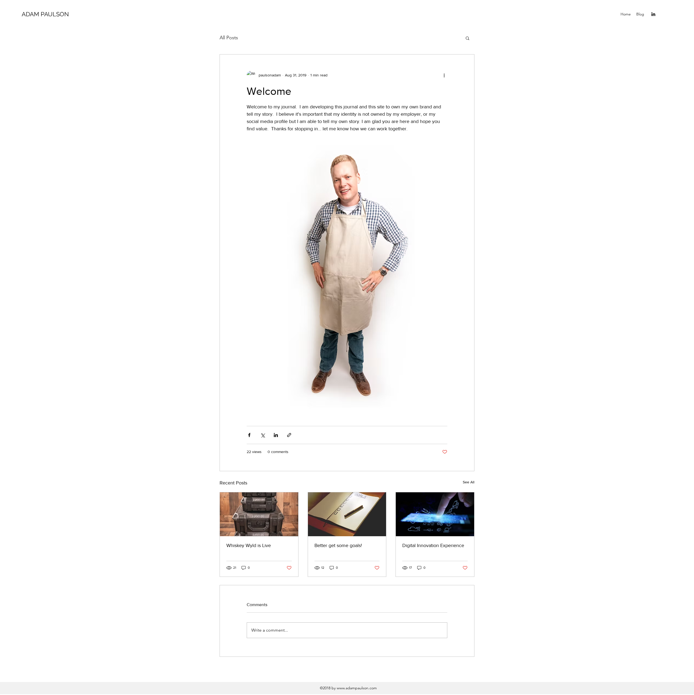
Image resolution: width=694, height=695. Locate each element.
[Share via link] (289, 435)
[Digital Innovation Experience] (435, 514)
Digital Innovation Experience (433, 545)
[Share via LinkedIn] (275, 435)
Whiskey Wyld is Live (248, 545)
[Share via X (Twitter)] (262, 435)
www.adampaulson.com (357, 688)
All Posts (229, 38)
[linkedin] (653, 14)
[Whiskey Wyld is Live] (259, 514)
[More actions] (444, 75)
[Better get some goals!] (347, 514)
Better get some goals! (338, 545)
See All (468, 482)
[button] (467, 38)
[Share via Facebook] (249, 435)
